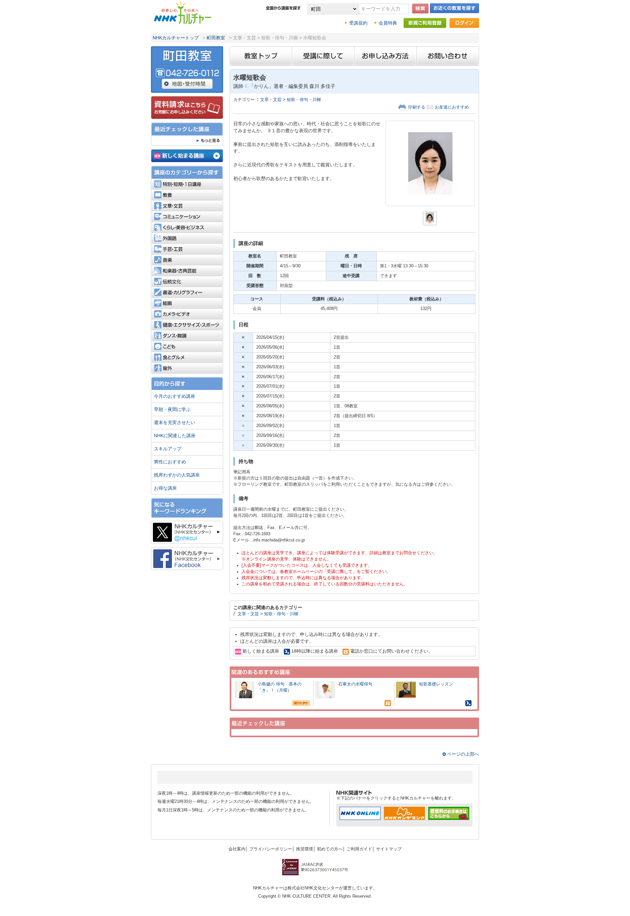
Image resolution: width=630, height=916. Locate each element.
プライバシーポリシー (270, 849)
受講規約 (358, 23)
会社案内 (236, 849)
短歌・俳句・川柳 (304, 99)
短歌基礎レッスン (436, 684)
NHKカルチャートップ (176, 37)
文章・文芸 (271, 99)
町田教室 (216, 37)
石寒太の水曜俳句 (355, 684)
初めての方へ (330, 849)
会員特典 (388, 23)
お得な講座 (165, 488)
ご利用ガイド (359, 849)
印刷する (416, 107)
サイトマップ (389, 849)
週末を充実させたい (174, 422)
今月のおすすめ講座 (174, 396)
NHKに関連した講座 (175, 435)
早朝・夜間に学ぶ (172, 409)
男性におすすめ (170, 461)
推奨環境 (304, 849)
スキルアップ (167, 448)
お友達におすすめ (452, 107)
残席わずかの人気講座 (177, 475)
